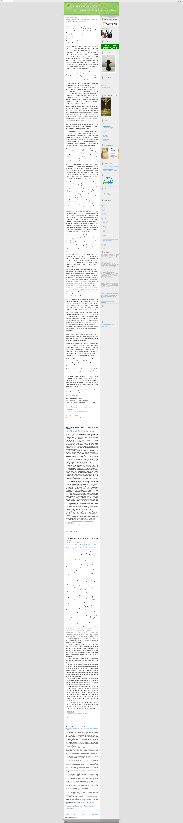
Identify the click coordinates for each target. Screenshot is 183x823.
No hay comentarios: (89, 407)
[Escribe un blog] (69, 409)
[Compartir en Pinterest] (73, 409)
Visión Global (88, 524)
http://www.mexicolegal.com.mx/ (112, 295)
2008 (103, 248)
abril (104, 231)
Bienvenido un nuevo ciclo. (72, 720)
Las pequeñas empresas (71, 531)
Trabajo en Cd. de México (107, 191)
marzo (104, 232)
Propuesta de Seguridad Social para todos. (110, 170)
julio (104, 227)
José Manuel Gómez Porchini (107, 324)
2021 (103, 209)
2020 (103, 210)
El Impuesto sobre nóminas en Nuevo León (76, 417)
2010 (103, 245)
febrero (104, 234)
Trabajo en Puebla (106, 193)
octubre (104, 223)
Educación (76, 524)
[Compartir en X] (70, 409)
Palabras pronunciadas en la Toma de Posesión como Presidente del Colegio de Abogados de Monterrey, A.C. (81, 20)
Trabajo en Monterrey (106, 194)
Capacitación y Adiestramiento (108, 127)
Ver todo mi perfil (104, 326)
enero (104, 235)
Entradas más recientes (70, 814)
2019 (103, 211)
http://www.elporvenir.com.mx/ (106, 263)
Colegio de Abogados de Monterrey (79, 411)
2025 (103, 204)
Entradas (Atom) (74, 817)
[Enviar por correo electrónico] (68, 409)
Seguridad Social (81, 713)
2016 (103, 215)
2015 (103, 217)
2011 (103, 244)
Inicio (83, 814)
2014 (103, 218)
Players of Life (105, 136)
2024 (103, 205)
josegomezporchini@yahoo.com (109, 288)
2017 (103, 214)
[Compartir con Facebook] (72, 409)
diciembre (105, 221)
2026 (103, 202)
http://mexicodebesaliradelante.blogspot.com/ (110, 293)
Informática (105, 135)
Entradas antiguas (94, 814)
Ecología (104, 131)
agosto (104, 226)
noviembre (105, 222)
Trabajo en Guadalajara (107, 195)
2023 (103, 206)
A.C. (71, 411)
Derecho (86, 411)
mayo (104, 230)
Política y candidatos (81, 524)
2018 (103, 213)
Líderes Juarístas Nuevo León (108, 169)
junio (104, 228)
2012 (103, 243)
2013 (103, 219)
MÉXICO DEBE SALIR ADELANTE (88, 6)
